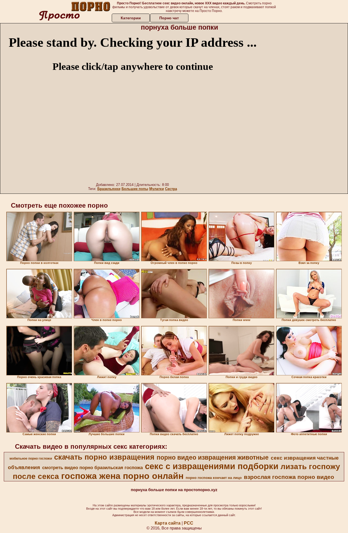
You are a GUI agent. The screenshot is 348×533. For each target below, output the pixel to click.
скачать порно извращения (104, 457)
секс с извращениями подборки (211, 466)
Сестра (171, 189)
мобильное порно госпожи (31, 458)
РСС (188, 523)
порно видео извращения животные (213, 457)
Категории (131, 18)
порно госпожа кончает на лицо (214, 478)
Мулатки (156, 189)
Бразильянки (108, 189)
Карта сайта (168, 523)
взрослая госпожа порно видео (289, 477)
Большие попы (135, 189)
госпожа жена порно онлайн (122, 476)
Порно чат (169, 18)
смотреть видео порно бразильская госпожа (92, 467)
